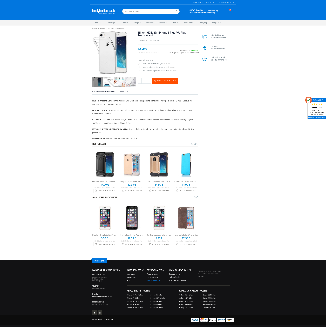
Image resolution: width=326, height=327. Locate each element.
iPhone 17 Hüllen (133, 298)
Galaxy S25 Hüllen (186, 301)
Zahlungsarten (152, 277)
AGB (128, 280)
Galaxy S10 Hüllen (209, 304)
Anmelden (210, 2)
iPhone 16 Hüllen (133, 304)
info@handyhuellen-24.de (102, 296)
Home (94, 28)
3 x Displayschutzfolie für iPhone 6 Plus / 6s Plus (159, 235)
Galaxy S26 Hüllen (186, 295)
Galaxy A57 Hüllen (186, 298)
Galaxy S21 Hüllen (209, 301)
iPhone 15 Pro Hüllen (135, 307)
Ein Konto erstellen (226, 2)
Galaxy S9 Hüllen (209, 307)
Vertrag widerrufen (154, 280)
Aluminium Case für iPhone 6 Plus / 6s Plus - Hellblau (186, 181)
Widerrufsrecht (174, 277)
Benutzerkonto (174, 274)
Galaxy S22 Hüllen (209, 298)
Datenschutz (131, 277)
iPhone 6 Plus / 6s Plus (116, 28)
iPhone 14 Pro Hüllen (158, 298)
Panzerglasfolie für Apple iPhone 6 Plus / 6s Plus (131, 235)
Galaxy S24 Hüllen (186, 307)
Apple (102, 28)
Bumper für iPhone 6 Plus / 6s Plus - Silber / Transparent (131, 181)
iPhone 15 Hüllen (156, 295)
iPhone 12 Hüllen (156, 307)
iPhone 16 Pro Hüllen (135, 301)
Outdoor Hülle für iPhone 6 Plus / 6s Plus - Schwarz (104, 181)
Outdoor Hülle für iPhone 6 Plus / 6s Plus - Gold (159, 181)
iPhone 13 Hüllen (156, 304)
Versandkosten (152, 274)
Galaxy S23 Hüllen (209, 295)
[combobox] (151, 11)
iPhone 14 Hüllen (156, 301)
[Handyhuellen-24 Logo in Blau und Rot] (103, 11)
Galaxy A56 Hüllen (186, 304)
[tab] (105, 91)
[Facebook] (94, 312)
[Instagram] (100, 312)
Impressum (131, 274)
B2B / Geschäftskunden (177, 280)
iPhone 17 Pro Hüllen (135, 295)
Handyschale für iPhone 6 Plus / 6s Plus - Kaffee (186, 235)
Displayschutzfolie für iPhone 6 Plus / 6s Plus (104, 235)
